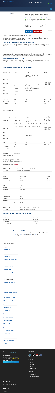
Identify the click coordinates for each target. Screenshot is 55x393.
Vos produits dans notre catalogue (10, 384)
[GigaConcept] (8, 1)
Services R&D (32, 364)
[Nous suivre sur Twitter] (33, 355)
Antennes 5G (7, 249)
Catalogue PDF (32, 362)
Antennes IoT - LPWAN (9, 256)
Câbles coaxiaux (7, 333)
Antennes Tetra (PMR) (9, 272)
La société (30, 2)
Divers (5, 343)
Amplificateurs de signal (8, 317)
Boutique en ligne (33, 368)
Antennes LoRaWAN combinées (11, 292)
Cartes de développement (9, 330)
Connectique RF (7, 336)
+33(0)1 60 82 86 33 (7, 358)
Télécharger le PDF (38, 31)
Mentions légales (33, 374)
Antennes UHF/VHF (8, 276)
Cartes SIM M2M (7, 310)
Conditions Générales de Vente (35, 378)
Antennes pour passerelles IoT (10, 289)
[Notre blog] (50, 3)
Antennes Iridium (8, 269)
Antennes (6, 247)
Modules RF (6, 327)
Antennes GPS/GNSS (9, 262)
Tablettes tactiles (7, 323)
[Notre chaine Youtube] (37, 355)
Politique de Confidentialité (34, 376)
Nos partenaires (32, 366)
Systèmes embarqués (8, 320)
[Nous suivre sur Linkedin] (29, 355)
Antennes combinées (9, 266)
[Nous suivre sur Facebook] (40, 355)
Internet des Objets (7, 307)
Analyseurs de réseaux (8, 313)
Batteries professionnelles (9, 340)
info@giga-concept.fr (15, 358)
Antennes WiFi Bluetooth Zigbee (11, 259)
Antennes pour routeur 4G (10, 285)
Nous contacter (38, 2)
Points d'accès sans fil (8, 300)
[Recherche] (51, 9)
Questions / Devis (29, 31)
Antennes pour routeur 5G (10, 282)
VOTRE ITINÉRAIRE (11, 362)
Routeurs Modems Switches (9, 297)
